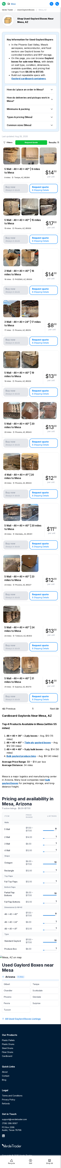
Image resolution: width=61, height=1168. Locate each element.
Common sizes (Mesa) (19, 125)
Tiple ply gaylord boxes (37, 742)
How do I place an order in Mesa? (25, 89)
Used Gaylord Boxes (25, 10)
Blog (4, 1080)
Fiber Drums (7, 1052)
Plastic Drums (8, 1044)
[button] (8, 708)
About (5, 1072)
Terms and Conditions (12, 1095)
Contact (5, 1076)
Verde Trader (7, 10)
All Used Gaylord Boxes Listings (23, 1018)
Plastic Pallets (8, 1040)
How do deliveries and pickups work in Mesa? (28, 99)
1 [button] (32, 708)
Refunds (6, 1103)
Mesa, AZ (43, 10)
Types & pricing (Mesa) (19, 117)
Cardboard (7, 1056)
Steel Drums (7, 1048)
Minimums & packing (18, 109)
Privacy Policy (8, 1099)
